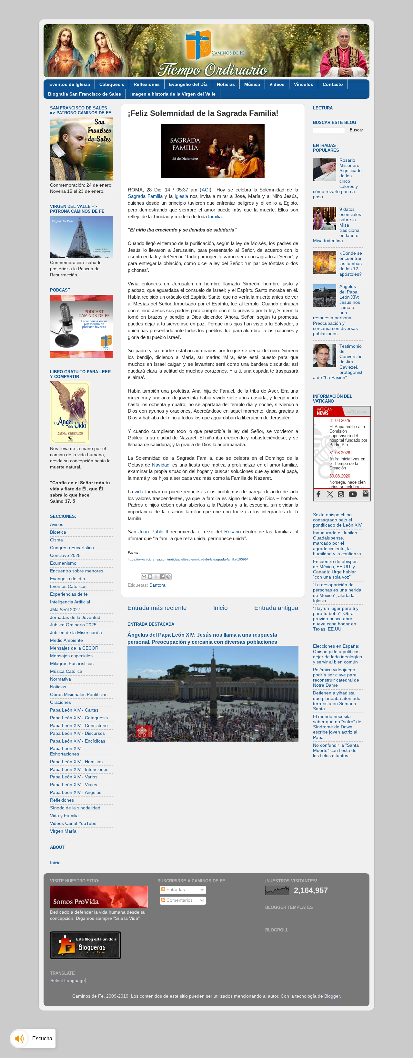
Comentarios (179, 900)
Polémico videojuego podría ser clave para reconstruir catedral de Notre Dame (336, 677)
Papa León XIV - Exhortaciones (67, 751)
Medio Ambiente (66, 640)
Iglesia (181, 196)
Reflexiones (147, 84)
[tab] (328, 411)
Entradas (175, 889)
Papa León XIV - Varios (73, 777)
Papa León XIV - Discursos (77, 733)
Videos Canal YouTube (73, 823)
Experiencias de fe (69, 594)
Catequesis (111, 84)
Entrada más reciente (157, 607)
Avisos (56, 524)
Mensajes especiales (71, 655)
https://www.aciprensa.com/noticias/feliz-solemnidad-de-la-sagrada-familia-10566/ (188, 559)
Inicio (220, 607)
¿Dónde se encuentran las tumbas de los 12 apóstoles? (351, 264)
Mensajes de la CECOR (74, 648)
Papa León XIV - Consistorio (79, 725)
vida (139, 491)
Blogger (332, 996)
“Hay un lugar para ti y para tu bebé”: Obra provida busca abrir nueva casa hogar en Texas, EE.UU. (335, 619)
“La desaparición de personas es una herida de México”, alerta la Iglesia (337, 592)
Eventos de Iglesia (69, 84)
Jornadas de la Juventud (75, 617)
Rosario (232, 531)
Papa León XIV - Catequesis (79, 717)
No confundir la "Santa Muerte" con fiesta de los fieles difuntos (336, 750)
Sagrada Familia (145, 196)
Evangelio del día (67, 578)
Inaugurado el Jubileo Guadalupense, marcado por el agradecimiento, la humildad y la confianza (337, 543)
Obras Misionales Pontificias (78, 694)
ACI (206, 189)
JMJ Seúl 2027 (65, 609)
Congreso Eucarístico (72, 547)
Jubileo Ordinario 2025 (73, 624)
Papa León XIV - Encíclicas (77, 741)
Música (252, 84)
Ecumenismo (63, 563)
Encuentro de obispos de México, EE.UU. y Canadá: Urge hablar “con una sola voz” (335, 569)
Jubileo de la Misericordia (76, 632)
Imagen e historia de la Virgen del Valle (173, 94)
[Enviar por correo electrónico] (144, 576)
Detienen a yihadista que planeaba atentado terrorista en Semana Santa (336, 701)
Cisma (56, 540)
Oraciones (60, 702)
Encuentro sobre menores (76, 571)
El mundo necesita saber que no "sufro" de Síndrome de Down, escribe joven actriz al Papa (337, 727)
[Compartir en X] (156, 576)
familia (215, 216)
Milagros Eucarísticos (72, 663)
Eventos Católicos (68, 586)
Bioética (58, 532)
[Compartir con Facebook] (162, 576)
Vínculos (303, 84)
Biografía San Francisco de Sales (84, 94)
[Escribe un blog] (150, 576)
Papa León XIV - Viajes (73, 784)
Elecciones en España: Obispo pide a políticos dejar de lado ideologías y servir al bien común (337, 654)
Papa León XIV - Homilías (76, 761)
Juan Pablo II (153, 531)
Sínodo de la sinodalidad (75, 808)
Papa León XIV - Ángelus (75, 792)
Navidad (160, 464)
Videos (277, 84)
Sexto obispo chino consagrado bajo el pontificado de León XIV (337, 520)
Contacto (333, 84)
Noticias (226, 84)
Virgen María (63, 831)
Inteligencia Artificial (70, 602)
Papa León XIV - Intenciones (79, 769)
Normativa (60, 679)
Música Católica (66, 671)
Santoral (157, 585)
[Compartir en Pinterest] (168, 576)
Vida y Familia (64, 815)
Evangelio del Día (188, 84)
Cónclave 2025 (65, 555)
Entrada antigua (276, 607)
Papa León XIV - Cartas (74, 710)
